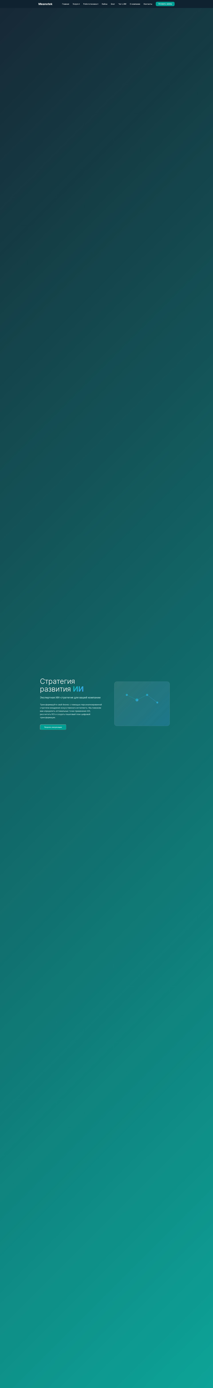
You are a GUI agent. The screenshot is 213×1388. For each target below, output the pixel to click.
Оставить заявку (165, 4)
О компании (135, 4)
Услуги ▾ (76, 4)
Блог (113, 4)
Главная (65, 4)
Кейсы (104, 4)
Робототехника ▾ (90, 4)
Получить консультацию (53, 727)
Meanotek (45, 4)
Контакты (148, 4)
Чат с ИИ (122, 4)
